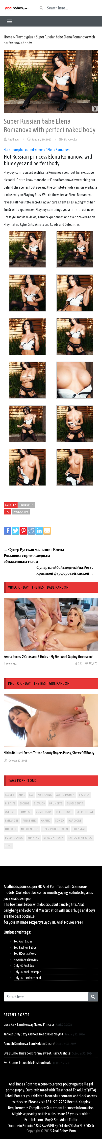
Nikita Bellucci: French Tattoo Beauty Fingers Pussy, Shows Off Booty (49, 753)
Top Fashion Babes (25, 947)
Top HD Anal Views (25, 953)
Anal (22, 794)
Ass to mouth (65, 794)
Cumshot (26, 811)
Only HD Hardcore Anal (27, 978)
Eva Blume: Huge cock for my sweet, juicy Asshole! (37, 1053)
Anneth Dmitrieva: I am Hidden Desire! (29, 1043)
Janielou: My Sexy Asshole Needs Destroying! (34, 1034)
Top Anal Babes (23, 941)
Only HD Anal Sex (24, 966)
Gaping (46, 820)
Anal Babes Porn (64, 1131)
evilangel (11, 820)
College (10, 811)
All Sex (9, 794)
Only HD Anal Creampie (27, 972)
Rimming (33, 837)
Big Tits (10, 803)
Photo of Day (20, 511)
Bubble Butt (75, 803)
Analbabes (13, 139)
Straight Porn (54, 837)
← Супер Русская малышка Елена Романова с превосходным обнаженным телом (34, 555)
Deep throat (84, 811)
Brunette (55, 803)
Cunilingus (43, 811)
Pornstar (79, 828)
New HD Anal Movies (26, 960)
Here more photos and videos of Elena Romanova (37, 149)
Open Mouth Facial (55, 828)
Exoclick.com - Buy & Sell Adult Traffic (51, 1119)
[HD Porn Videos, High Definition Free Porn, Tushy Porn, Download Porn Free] (17, 8)
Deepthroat (64, 811)
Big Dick (84, 794)
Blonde (24, 803)
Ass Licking (45, 794)
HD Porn (11, 828)
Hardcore (74, 820)
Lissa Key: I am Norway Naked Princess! (29, 1024)
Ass (31, 794)
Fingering (30, 820)
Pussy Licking (14, 837)
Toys (8, 846)
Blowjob (39, 803)
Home (8, 37)
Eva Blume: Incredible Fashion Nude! (28, 1062)
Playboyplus (24, 37)
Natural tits (29, 828)
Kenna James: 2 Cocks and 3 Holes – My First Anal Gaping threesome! (48, 657)
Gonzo (59, 820)
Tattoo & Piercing (80, 837)
